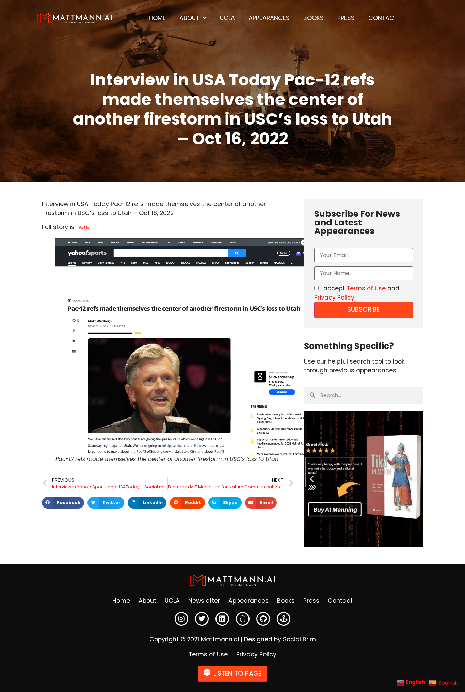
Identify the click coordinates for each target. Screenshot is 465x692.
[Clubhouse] (243, 619)
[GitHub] (263, 619)
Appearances (269, 18)
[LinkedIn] (222, 619)
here (83, 227)
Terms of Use (366, 288)
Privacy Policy (334, 297)
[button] (63, 503)
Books (313, 18)
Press (346, 18)
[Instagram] (181, 619)
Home (157, 18)
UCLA (227, 18)
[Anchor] (283, 619)
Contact (383, 18)
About (189, 18)
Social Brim (299, 639)
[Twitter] (202, 619)
